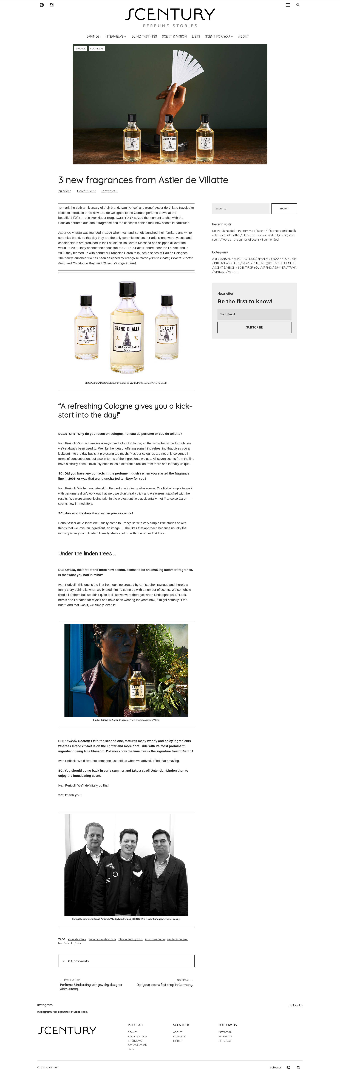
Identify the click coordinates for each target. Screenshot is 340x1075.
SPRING (267, 267)
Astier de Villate (77, 939)
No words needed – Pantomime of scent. (238, 230)
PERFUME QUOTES (265, 263)
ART (214, 258)
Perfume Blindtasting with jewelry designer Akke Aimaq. (91, 984)
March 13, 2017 (86, 191)
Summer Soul (270, 239)
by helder (64, 191)
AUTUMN (225, 258)
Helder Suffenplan (177, 939)
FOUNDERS (96, 48)
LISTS (196, 36)
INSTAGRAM (225, 1032)
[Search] (298, 5)
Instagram (51, 9)
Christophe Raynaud (130, 939)
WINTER (233, 272)
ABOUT (243, 36)
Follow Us (296, 1005)
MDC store (79, 218)
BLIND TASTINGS (144, 36)
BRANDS (93, 36)
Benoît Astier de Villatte (102, 939)
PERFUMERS (287, 263)
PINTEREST (225, 1040)
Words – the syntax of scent (240, 239)
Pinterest (42, 9)
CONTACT (179, 1036)
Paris (78, 943)
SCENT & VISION (174, 36)
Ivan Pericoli (65, 943)
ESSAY (275, 258)
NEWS (246, 263)
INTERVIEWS (114, 36)
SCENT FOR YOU (217, 36)
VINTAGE (219, 272)
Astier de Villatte (70, 233)
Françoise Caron (155, 939)
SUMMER (279, 267)
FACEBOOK (225, 1036)
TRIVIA (292, 267)
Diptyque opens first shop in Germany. (161, 982)
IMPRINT (178, 1040)
